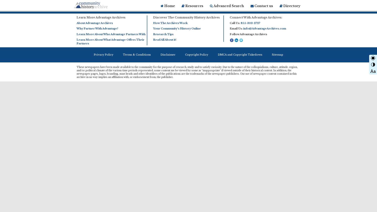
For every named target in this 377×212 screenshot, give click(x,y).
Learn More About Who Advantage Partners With (111, 34)
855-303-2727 (250, 23)
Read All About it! (164, 39)
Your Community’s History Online (177, 28)
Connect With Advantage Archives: (256, 17)
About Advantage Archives (95, 23)
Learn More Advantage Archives (101, 17)
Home (169, 6)
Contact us (263, 6)
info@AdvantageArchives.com (264, 28)
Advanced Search (228, 6)
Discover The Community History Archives (186, 17)
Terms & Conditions (137, 54)
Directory (291, 6)
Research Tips (163, 34)
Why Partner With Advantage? (97, 28)
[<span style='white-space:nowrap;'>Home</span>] (98, 4)
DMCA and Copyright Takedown (240, 54)
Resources (194, 6)
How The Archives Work (170, 23)
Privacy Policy (103, 54)
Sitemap (277, 54)
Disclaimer (168, 54)
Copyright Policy (196, 54)
